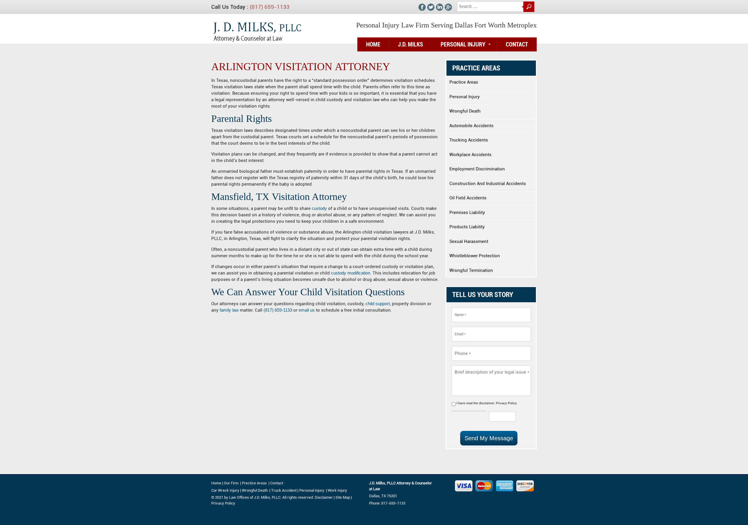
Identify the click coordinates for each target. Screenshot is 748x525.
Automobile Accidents (471, 125)
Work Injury (337, 490)
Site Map (342, 497)
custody (319, 208)
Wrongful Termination (471, 270)
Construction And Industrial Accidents (487, 183)
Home (373, 44)
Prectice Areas (254, 483)
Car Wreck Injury (225, 490)
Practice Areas (463, 82)
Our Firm (231, 483)
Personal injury (312, 490)
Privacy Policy (506, 403)
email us (306, 310)
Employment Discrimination (477, 169)
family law (229, 310)
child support (378, 303)
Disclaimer (324, 497)
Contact (517, 44)
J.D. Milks (410, 44)
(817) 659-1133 (270, 7)
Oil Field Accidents (467, 198)
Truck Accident (284, 490)
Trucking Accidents (468, 140)
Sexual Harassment (468, 241)
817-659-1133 (393, 503)
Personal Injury (463, 44)
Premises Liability (467, 212)
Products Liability (467, 226)
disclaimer (486, 403)
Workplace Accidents (470, 154)
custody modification (350, 272)
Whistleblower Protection (474, 255)
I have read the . (486, 403)
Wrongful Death (465, 111)
